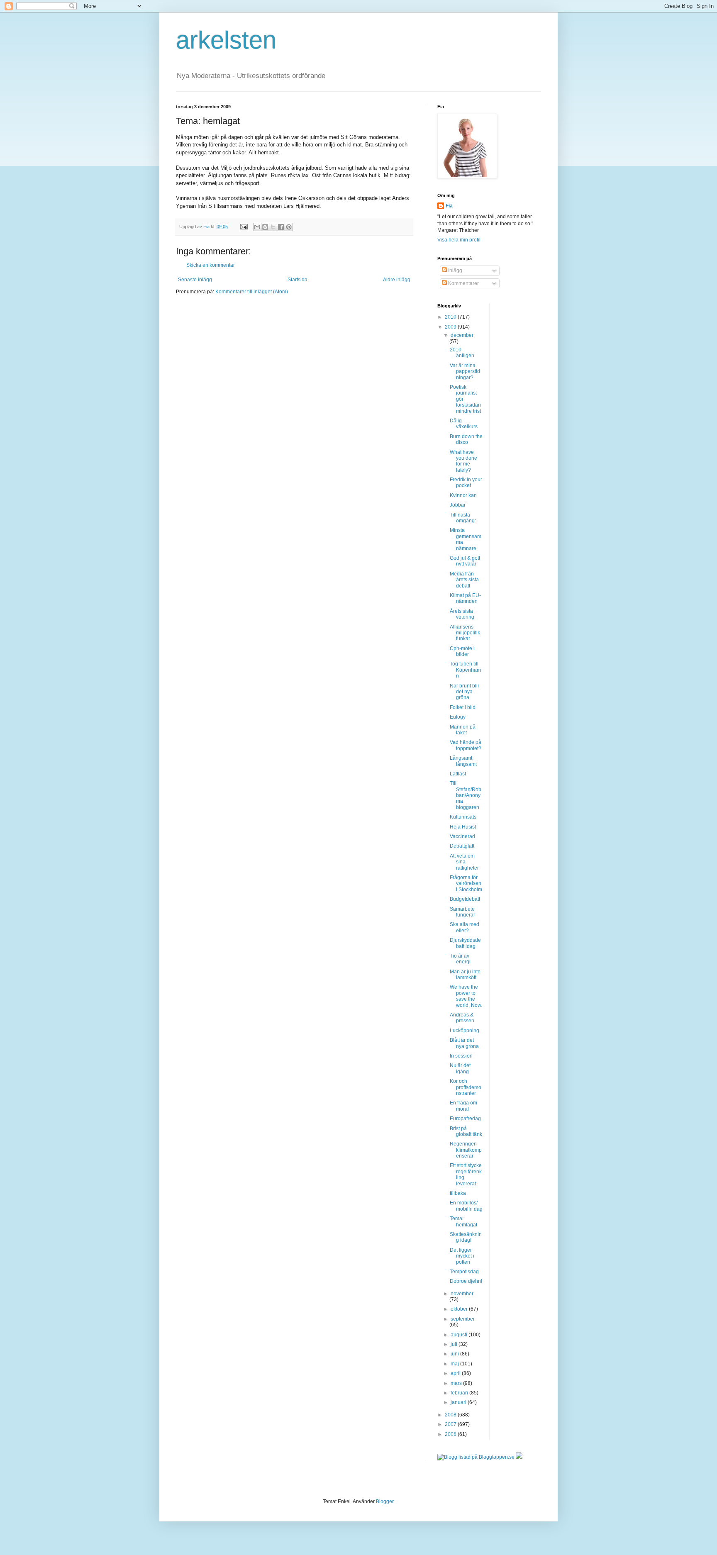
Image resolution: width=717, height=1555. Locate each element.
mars (457, 1383)
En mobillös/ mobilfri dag (466, 1205)
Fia (449, 206)
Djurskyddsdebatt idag (465, 943)
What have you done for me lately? (463, 461)
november (462, 1294)
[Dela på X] (273, 227)
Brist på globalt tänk (466, 1131)
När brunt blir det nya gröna (464, 692)
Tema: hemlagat (463, 1221)
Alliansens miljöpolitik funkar (465, 633)
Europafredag (465, 1118)
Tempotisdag (464, 1272)
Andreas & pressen (462, 1018)
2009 (451, 327)
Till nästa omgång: (463, 518)
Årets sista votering (462, 614)
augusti (459, 1335)
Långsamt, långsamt (463, 761)
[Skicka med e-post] (257, 227)
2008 (451, 1415)
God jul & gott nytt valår (465, 561)
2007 (451, 1424)
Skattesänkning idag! (466, 1237)
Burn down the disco (466, 439)
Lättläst (458, 774)
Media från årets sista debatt (464, 580)
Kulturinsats (463, 817)
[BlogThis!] (265, 227)
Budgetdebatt (465, 899)
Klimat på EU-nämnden (465, 598)
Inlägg (454, 270)
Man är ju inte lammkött (465, 974)
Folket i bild (463, 707)
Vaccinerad (462, 836)
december (462, 335)
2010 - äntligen (462, 352)
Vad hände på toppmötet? (465, 745)
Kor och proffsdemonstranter (465, 1087)
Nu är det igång (460, 1068)
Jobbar (458, 505)
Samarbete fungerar (462, 912)
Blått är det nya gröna (464, 1043)
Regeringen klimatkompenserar (466, 1150)
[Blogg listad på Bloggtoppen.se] (476, 1457)
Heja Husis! (463, 827)
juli (454, 1344)
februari (460, 1393)
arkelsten (226, 40)
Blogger (384, 1501)
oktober (460, 1309)
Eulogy (458, 717)
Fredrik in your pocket (466, 482)
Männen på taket (463, 730)
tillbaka (458, 1193)
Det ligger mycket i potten (462, 1256)
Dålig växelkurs (464, 423)
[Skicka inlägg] (243, 226)
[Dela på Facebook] (281, 227)
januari (459, 1402)
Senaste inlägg (195, 280)
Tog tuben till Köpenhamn (465, 670)
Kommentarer (463, 283)
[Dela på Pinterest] (289, 227)
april (456, 1373)
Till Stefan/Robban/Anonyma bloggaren (465, 795)
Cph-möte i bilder (462, 651)
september (463, 1319)
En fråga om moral (463, 1105)
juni (455, 1354)
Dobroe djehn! (466, 1281)
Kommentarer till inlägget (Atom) (251, 292)
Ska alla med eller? (464, 927)
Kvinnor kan (463, 495)
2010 (451, 317)
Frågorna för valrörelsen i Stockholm (466, 883)
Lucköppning (464, 1030)
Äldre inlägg (396, 280)
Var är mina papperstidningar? (465, 371)
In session (461, 1056)
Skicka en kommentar (210, 265)
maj (455, 1364)
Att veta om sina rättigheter (464, 862)
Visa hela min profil (458, 240)
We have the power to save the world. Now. (466, 996)
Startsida (297, 280)
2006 (451, 1434)
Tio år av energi (460, 959)
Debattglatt (462, 846)
